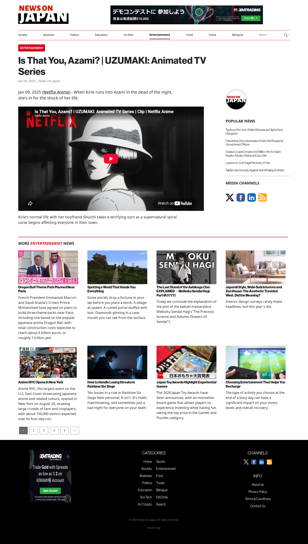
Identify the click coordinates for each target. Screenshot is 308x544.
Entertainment (159, 35)
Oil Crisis (162, 497)
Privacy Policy (257, 492)
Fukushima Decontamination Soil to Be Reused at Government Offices (254, 142)
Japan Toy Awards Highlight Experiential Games (186, 384)
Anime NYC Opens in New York (40, 382)
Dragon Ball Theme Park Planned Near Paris (46, 289)
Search (161, 504)
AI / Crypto (145, 504)
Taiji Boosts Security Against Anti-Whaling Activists (255, 170)
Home (148, 461)
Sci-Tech (128, 35)
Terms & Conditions (258, 499)
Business (48, 35)
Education (101, 35)
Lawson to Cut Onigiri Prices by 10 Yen (248, 163)
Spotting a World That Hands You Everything (111, 289)
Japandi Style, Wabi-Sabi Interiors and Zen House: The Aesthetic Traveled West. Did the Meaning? (254, 291)
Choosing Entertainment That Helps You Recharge (255, 384)
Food (189, 35)
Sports (160, 461)
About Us (258, 484)
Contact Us (257, 506)
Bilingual (237, 35)
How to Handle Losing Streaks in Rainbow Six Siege (111, 384)
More (262, 35)
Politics (74, 35)
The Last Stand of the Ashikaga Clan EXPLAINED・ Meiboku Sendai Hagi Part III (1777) (183, 291)
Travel (212, 35)
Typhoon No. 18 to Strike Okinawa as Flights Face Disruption (254, 131)
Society (22, 35)
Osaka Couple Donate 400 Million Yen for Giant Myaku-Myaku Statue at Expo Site (253, 153)
